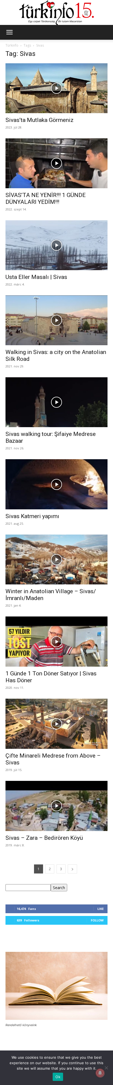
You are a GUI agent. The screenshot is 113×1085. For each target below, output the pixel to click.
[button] (9, 32)
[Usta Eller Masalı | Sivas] (56, 245)
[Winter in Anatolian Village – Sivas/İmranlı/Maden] (56, 559)
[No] (106, 1067)
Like (100, 909)
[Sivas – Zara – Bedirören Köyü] (56, 806)
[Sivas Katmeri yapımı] (56, 484)
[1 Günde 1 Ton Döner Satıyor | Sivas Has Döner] (56, 641)
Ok (57, 1077)
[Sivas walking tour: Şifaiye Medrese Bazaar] (56, 402)
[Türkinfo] (56, 13)
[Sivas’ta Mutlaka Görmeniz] (56, 88)
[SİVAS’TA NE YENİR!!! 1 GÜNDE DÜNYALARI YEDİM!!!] (56, 163)
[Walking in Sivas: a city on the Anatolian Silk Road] (56, 320)
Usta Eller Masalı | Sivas (36, 277)
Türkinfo (11, 45)
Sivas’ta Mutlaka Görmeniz (39, 120)
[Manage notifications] (100, 1073)
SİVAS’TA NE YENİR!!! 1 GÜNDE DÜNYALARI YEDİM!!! (45, 198)
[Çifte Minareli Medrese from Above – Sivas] (56, 724)
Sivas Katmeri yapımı (32, 516)
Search (59, 887)
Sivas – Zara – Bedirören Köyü (44, 838)
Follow (97, 920)
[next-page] (72, 868)
